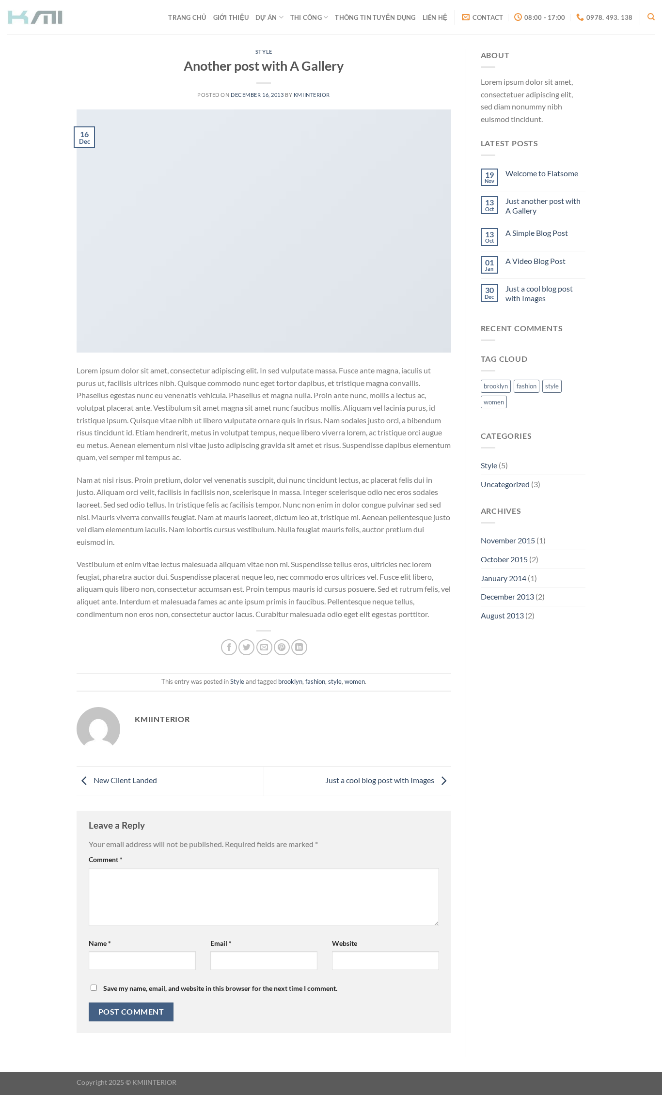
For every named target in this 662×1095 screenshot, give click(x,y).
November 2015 (508, 540)
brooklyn (290, 681)
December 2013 (507, 596)
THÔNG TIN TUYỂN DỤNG (375, 17)
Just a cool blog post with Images (380, 780)
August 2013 (502, 615)
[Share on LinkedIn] (299, 647)
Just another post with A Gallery (543, 205)
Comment (106, 859)
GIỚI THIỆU (231, 17)
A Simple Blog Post (536, 232)
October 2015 (504, 559)
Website (344, 943)
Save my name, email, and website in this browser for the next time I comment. (220, 988)
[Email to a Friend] (264, 647)
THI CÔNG (306, 17)
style (335, 681)
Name (100, 943)
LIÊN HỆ (435, 17)
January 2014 (503, 578)
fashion (315, 681)
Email (221, 943)
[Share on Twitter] (246, 647)
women (355, 681)
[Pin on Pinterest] (282, 647)
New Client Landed (124, 780)
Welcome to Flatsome (541, 173)
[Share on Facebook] (229, 647)
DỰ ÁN (266, 17)
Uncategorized (505, 484)
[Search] (651, 17)
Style (263, 51)
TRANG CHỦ (187, 17)
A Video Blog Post (535, 260)
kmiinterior (312, 95)
